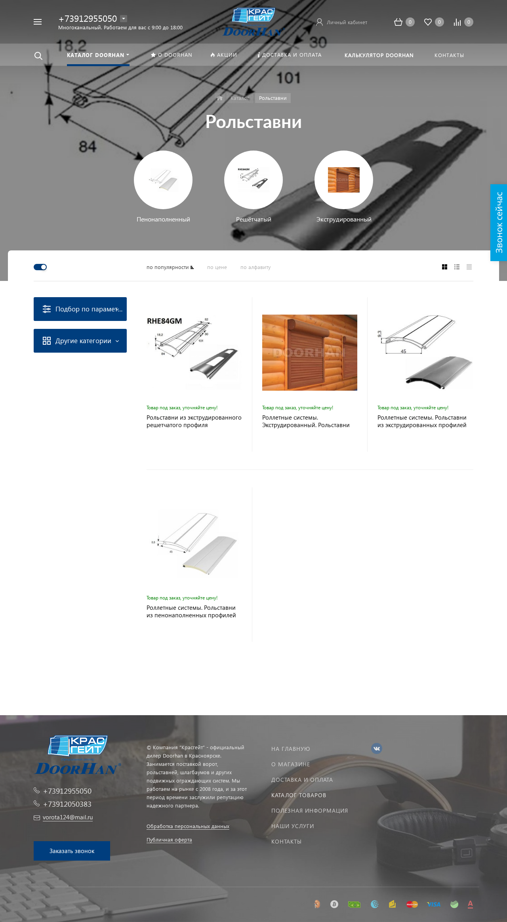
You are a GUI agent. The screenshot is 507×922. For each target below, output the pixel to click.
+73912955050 (87, 18)
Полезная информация (309, 810)
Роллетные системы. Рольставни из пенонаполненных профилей (191, 611)
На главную (290, 748)
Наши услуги (292, 826)
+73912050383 (67, 804)
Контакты (286, 841)
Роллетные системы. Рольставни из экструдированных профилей (422, 421)
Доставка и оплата (302, 779)
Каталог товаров (298, 795)
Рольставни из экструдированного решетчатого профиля (194, 421)
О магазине (290, 764)
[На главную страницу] (253, 21)
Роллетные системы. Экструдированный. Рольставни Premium (306, 421)
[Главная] (220, 98)
